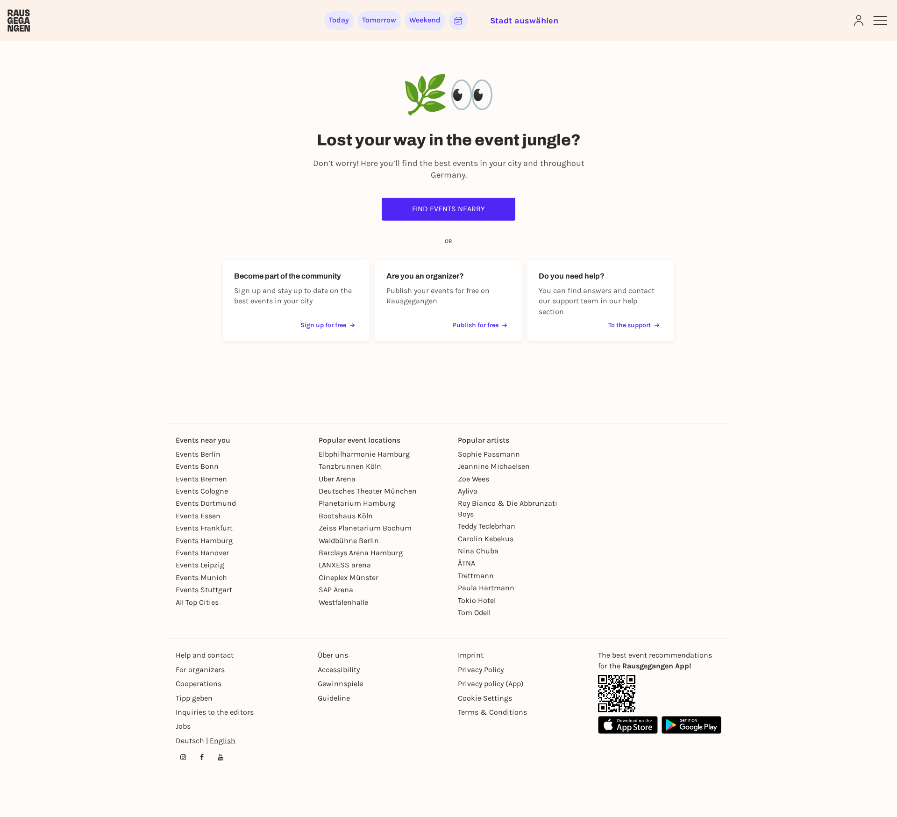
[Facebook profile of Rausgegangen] (201, 757)
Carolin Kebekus (485, 538)
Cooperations (198, 683)
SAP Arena (336, 589)
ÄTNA (466, 563)
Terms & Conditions (492, 712)
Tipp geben (194, 698)
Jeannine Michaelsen (494, 466)
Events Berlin (198, 454)
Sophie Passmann (489, 454)
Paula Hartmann (486, 587)
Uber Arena (337, 478)
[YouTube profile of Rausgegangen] (220, 757)
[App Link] (616, 693)
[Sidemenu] (880, 20)
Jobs (183, 726)
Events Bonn (197, 466)
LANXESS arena (345, 564)
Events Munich (201, 577)
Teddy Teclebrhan (486, 526)
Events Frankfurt (204, 527)
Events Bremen (201, 478)
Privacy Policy (481, 669)
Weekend (425, 19)
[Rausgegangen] (18, 20)
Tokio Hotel (477, 600)
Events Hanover (202, 552)
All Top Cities (197, 602)
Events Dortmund (206, 503)
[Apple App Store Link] (628, 725)
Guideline (334, 698)
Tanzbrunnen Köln (350, 466)
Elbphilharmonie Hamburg (364, 454)
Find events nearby (448, 208)
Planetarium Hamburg (357, 503)
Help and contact (205, 655)
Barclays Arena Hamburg (361, 552)
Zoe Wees (473, 478)
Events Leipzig (200, 564)
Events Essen (198, 515)
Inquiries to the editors (215, 712)
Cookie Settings (485, 698)
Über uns (333, 655)
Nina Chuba (478, 550)
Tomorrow (379, 19)
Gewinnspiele (340, 683)
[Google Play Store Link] (691, 725)
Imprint (471, 655)
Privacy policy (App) (491, 683)
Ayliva (467, 491)
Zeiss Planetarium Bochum (365, 527)
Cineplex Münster (348, 577)
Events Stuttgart (204, 589)
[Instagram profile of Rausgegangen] (183, 757)
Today (339, 19)
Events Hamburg (204, 540)
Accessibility (339, 669)
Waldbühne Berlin (349, 540)
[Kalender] (458, 20)
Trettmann (476, 575)
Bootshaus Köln (346, 515)
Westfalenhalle (343, 602)
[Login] (858, 20)
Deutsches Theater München (368, 491)
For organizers (200, 669)
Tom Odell (474, 612)
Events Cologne (202, 491)
